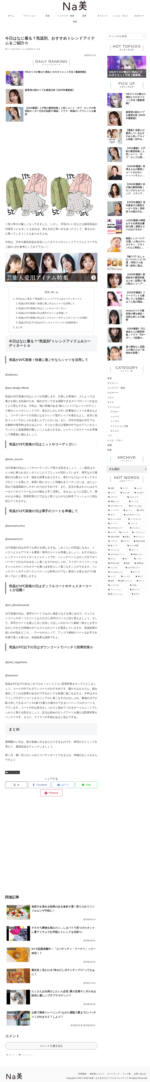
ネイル (110, 402)
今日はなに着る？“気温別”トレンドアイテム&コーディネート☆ (49, 298)
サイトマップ (113, 1074)
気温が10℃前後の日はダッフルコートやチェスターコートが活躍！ (53, 317)
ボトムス (114, 430)
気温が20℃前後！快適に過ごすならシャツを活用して (46, 303)
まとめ (19, 327)
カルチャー (112, 392)
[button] (143, 36)
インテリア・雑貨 (116, 388)
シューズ (114, 416)
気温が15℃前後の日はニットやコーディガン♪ (42, 308)
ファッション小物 (119, 426)
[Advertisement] (51, 148)
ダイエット (112, 383)
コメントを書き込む (51, 1045)
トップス (114, 421)
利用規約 (82, 1074)
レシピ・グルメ (115, 440)
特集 (109, 450)
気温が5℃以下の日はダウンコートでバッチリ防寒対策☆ (48, 322)
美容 (109, 378)
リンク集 (126, 1074)
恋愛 (109, 445)
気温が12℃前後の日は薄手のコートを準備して (43, 313)
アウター (114, 411)
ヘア (109, 435)
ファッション (13, 772)
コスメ (110, 397)
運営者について (97, 1074)
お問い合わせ (140, 1074)
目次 (47, 292)
